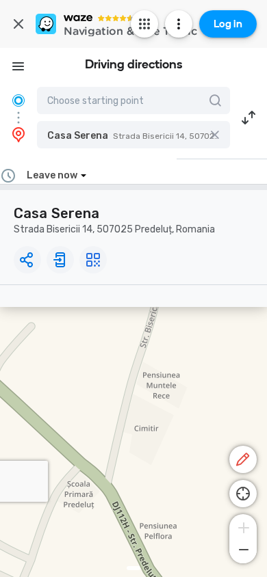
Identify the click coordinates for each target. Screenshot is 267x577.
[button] (133, 134)
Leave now (52, 175)
